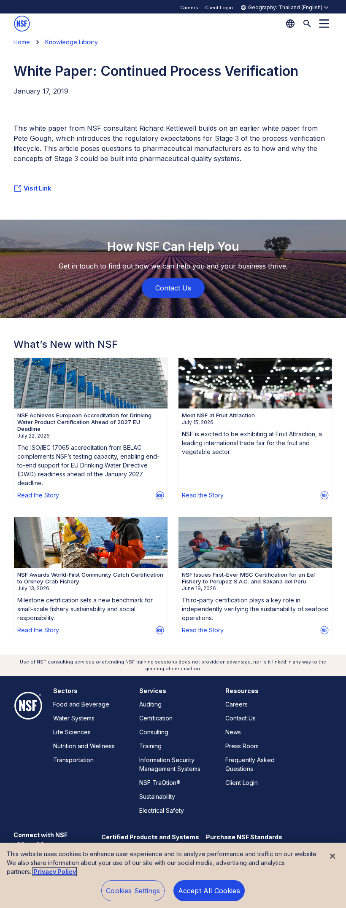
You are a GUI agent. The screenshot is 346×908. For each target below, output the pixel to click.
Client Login (219, 8)
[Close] (332, 856)
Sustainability (157, 796)
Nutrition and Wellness (84, 746)
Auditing (150, 704)
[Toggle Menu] (324, 23)
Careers (189, 8)
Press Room (242, 746)
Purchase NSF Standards (244, 837)
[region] (173, 875)
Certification (156, 718)
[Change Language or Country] (290, 23)
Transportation (73, 759)
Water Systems (74, 718)
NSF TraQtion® (160, 782)
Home (22, 42)
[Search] (307, 23)
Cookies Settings (133, 891)
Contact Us (240, 718)
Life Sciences (72, 732)
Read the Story (38, 495)
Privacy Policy (54, 871)
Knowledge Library (71, 42)
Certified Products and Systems (150, 837)
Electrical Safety (161, 810)
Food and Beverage (81, 704)
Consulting (153, 732)
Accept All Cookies (209, 891)
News (233, 732)
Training (150, 746)
